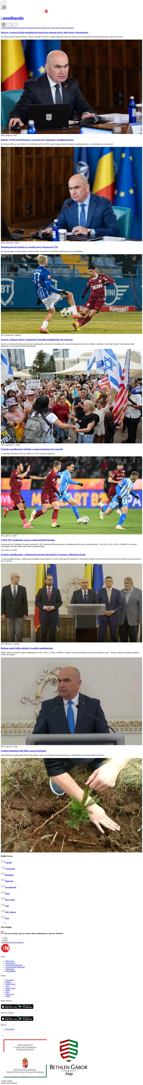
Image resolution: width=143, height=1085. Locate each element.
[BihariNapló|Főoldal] (45, 1079)
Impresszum (9, 961)
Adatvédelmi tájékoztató (13, 965)
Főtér (7, 992)
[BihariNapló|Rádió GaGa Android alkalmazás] (25, 1020)
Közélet (8, 28)
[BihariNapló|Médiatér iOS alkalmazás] (9, 1008)
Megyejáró (35, 28)
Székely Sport (10, 988)
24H (3, 28)
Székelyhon (9, 980)
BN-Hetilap (69, 28)
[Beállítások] (3, 24)
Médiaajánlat (9, 969)
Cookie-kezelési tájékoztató (15, 967)
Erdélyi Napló (10, 984)
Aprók (62, 28)
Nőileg (7, 990)
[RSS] (21, 1036)
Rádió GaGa (9, 994)
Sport (49, 28)
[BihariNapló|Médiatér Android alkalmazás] (25, 1008)
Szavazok (5, 942)
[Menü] (9, 25)
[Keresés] (3, 3)
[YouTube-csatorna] (7, 1036)
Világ (53, 28)
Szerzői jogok (10, 963)
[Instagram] (12, 1036)
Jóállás (7, 996)
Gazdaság (20, 28)
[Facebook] (3, 1036)
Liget (7, 986)
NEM (5, 940)
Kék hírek (42, 28)
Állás (58, 28)
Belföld (14, 28)
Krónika (8, 982)
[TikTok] (16, 1036)
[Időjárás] (4, 7)
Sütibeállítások (10, 971)
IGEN (5, 938)
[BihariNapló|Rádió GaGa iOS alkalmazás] (9, 1020)
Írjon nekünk (9, 1029)
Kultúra (27, 28)
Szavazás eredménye (16, 942)
